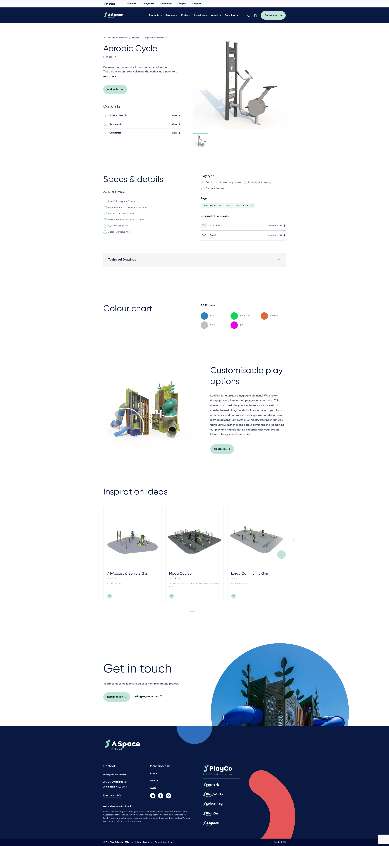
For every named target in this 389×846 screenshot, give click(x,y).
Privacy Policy (142, 842)
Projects (185, 15)
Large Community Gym (250, 573)
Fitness (135, 38)
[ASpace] (125, 15)
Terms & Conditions (164, 842)
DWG (213, 235)
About (214, 15)
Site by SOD (280, 842)
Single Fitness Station (153, 38)
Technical (230, 15)
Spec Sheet (215, 225)
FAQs (153, 788)
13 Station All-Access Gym (314, 573)
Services (170, 15)
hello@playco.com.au (115, 775)
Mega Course (180, 573)
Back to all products (117, 38)
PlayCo (154, 781)
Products (154, 15)
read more (109, 76)
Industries (199, 15)
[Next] (281, 554)
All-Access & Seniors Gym (128, 573)
